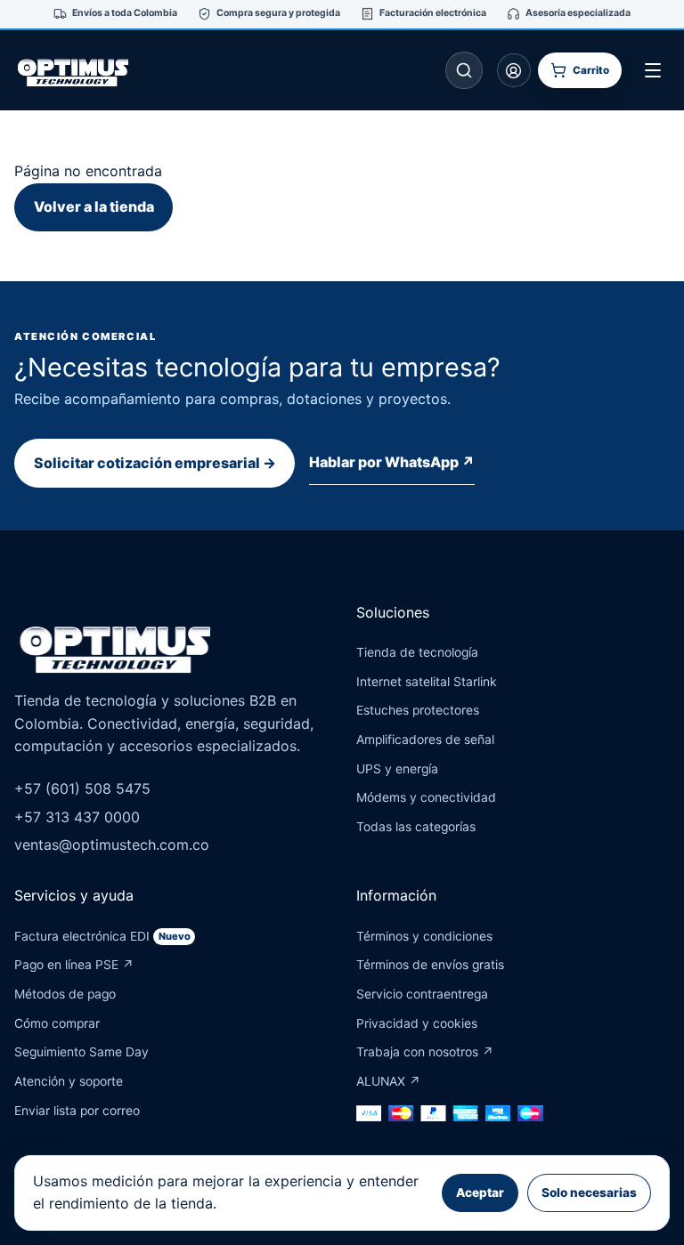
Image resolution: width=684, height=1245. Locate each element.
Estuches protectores (417, 710)
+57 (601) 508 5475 (82, 788)
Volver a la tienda (94, 206)
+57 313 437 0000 (77, 817)
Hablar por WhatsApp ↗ (392, 462)
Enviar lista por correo (77, 1111)
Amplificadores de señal (425, 739)
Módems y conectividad (426, 797)
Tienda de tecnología (417, 652)
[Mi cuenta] (514, 70)
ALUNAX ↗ (388, 1081)
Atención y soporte (68, 1081)
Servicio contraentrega (422, 994)
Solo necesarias (589, 1192)
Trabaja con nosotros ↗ (424, 1052)
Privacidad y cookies (416, 1023)
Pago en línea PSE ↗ (74, 965)
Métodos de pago (65, 994)
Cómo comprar (57, 1023)
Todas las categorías (416, 827)
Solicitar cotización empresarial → (155, 463)
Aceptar (480, 1192)
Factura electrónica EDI (102, 936)
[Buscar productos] (464, 70)
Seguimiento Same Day (81, 1052)
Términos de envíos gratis (430, 965)
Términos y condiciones (424, 936)
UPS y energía (397, 769)
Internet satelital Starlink (426, 682)
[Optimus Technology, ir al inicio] (90, 70)
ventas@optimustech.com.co (111, 844)
